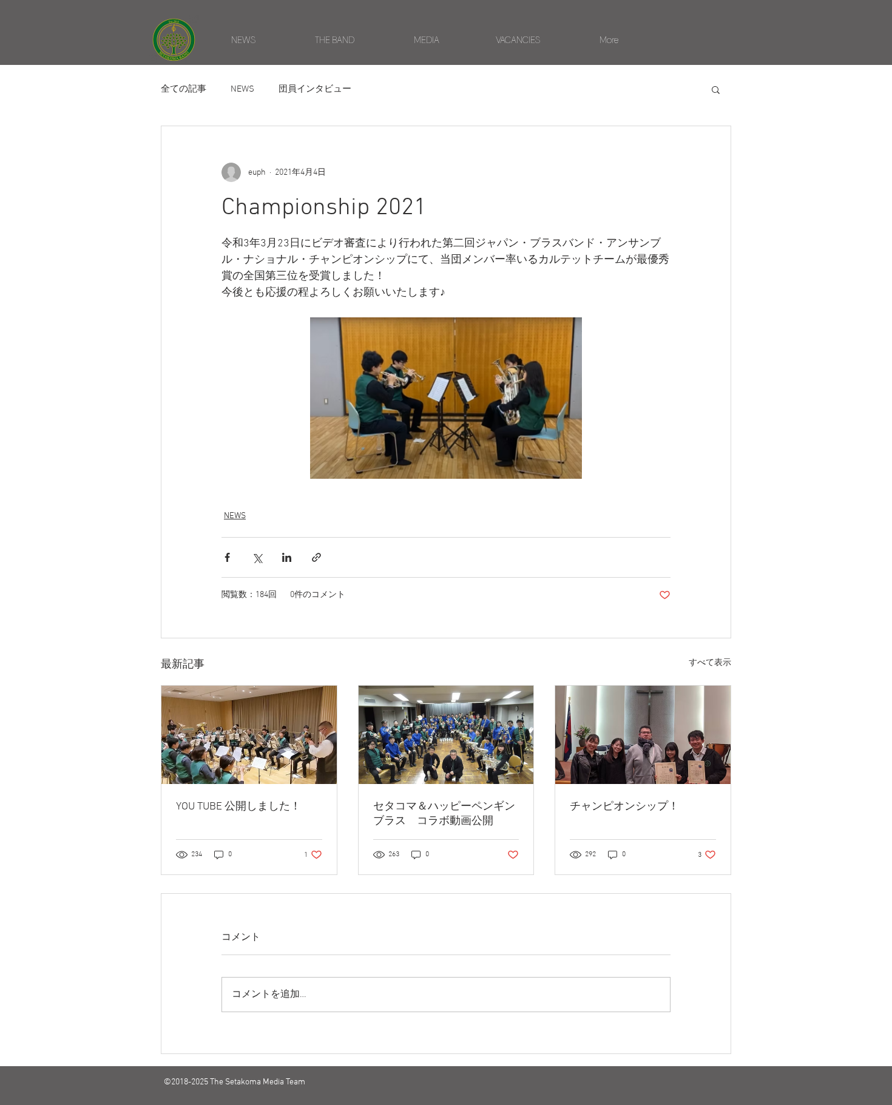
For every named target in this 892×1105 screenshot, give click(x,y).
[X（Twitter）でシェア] (257, 557)
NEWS (242, 89)
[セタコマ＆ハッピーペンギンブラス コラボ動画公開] (446, 735)
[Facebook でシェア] (227, 557)
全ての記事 (183, 89)
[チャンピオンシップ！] (643, 735)
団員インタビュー (315, 89)
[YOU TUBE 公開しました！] (249, 735)
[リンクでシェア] (316, 557)
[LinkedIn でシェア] (286, 557)
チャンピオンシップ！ (624, 806)
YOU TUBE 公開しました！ (238, 806)
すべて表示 (710, 663)
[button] (715, 89)
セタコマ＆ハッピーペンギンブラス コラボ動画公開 (444, 814)
